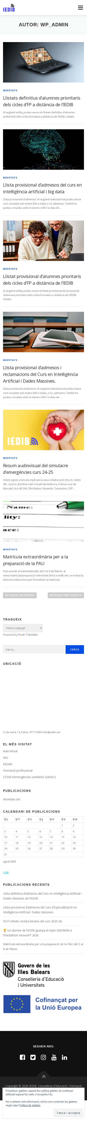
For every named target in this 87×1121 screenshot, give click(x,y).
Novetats (10, 90)
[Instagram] (43, 1057)
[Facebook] (22, 1057)
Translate (31, 634)
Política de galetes (29, 1105)
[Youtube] (54, 1057)
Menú (80, 7)
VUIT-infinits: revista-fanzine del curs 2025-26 (32, 921)
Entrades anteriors (20, 595)
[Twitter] (33, 1057)
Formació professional (18, 770)
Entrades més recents (66, 595)
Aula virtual (10, 751)
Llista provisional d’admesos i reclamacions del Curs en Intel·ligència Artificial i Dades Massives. (40, 374)
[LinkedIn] (64, 1057)
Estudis (7, 764)
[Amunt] (43, 1076)
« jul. (6, 872)
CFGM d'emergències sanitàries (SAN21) (29, 777)
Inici (5, 757)
